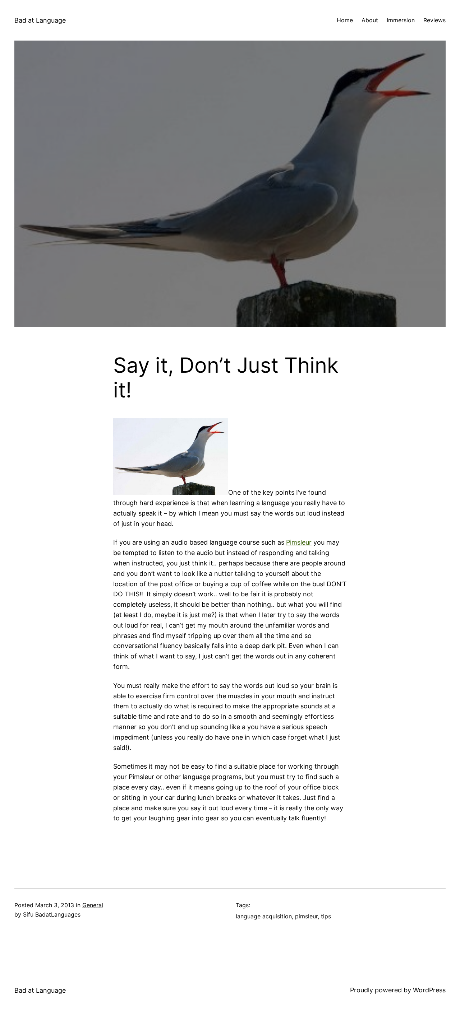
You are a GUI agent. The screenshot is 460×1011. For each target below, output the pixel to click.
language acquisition (264, 916)
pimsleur (306, 916)
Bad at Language (40, 20)
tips (326, 916)
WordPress (429, 990)
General (92, 905)
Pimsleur (299, 542)
